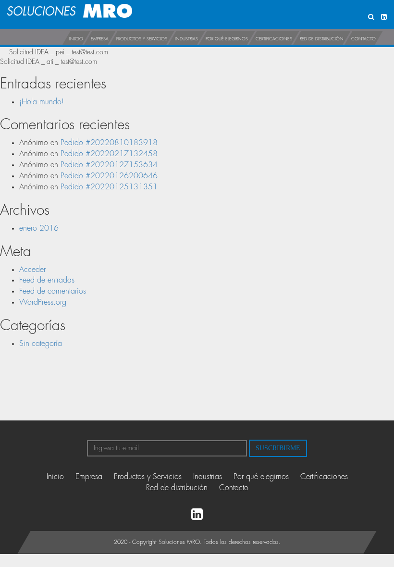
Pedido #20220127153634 (109, 165)
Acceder (32, 269)
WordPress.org (42, 302)
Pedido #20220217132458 (109, 154)
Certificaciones (274, 39)
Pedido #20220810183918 (109, 143)
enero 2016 (39, 228)
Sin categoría (40, 343)
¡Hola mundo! (41, 102)
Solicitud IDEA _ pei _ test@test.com (58, 52)
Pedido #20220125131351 (109, 187)
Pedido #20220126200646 (109, 176)
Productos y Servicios (141, 39)
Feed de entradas (46, 280)
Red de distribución (322, 39)
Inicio (76, 39)
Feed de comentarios (52, 291)
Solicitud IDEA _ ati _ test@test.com (48, 61)
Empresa (100, 39)
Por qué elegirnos (227, 39)
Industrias (186, 39)
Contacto (363, 39)
